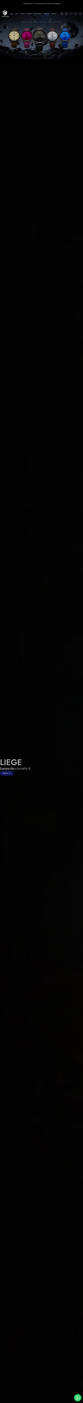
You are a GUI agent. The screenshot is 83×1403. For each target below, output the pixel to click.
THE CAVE (29, 13)
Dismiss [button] (57, 3)
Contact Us (54, 13)
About (16, 13)
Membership (46, 13)
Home (11, 13)
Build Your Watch (37, 13)
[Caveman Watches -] (5, 14)
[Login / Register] (61, 13)
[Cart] (66, 13)
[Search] (80, 13)
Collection (22, 13)
